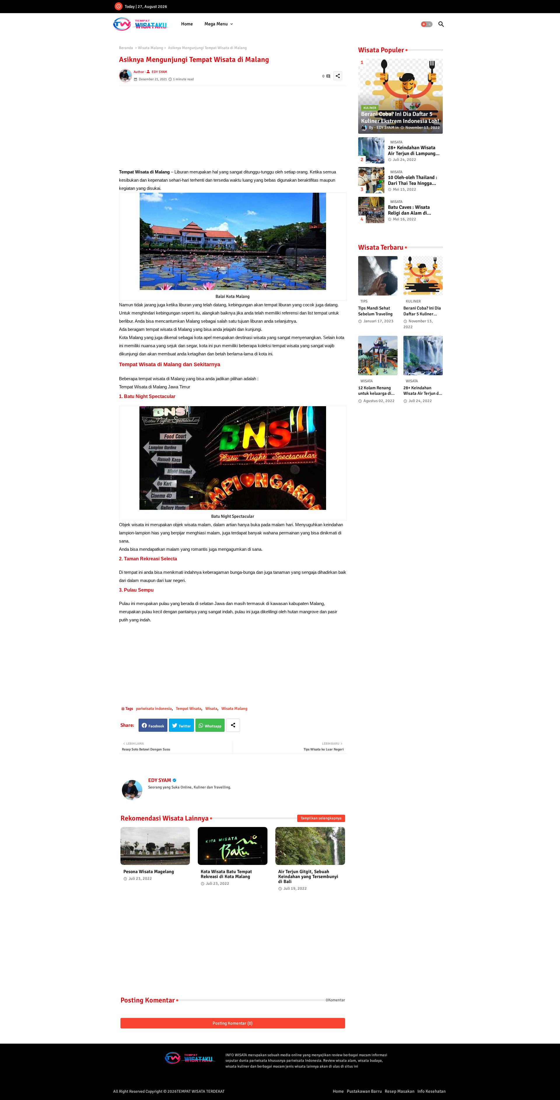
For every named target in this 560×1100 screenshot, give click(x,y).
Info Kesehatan (431, 1091)
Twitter (185, 726)
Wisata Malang (150, 48)
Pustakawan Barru (364, 1091)
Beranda (126, 48)
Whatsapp (213, 726)
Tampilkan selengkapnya (321, 818)
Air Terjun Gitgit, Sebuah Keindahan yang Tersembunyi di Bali (308, 876)
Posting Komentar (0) (233, 1023)
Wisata (211, 708)
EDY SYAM (159, 780)
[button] (427, 24)
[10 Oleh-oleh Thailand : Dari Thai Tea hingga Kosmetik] (371, 180)
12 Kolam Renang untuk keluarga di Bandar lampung (374, 391)
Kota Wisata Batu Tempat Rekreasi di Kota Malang (226, 874)
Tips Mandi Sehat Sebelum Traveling (375, 311)
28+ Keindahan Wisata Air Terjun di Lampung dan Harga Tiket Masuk (413, 151)
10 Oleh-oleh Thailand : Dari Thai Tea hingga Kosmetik (412, 181)
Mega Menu (216, 24)
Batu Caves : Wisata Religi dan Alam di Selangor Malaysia (409, 210)
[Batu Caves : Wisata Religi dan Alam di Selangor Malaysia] (371, 210)
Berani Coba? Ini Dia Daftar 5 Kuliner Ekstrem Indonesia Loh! (422, 311)
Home (187, 24)
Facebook (156, 726)
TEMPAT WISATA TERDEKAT (201, 1091)
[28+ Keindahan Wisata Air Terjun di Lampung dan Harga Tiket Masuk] (371, 150)
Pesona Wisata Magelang (148, 871)
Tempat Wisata (188, 708)
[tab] (187, 24)
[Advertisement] (232, 127)
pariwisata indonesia (154, 708)
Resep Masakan (399, 1091)
